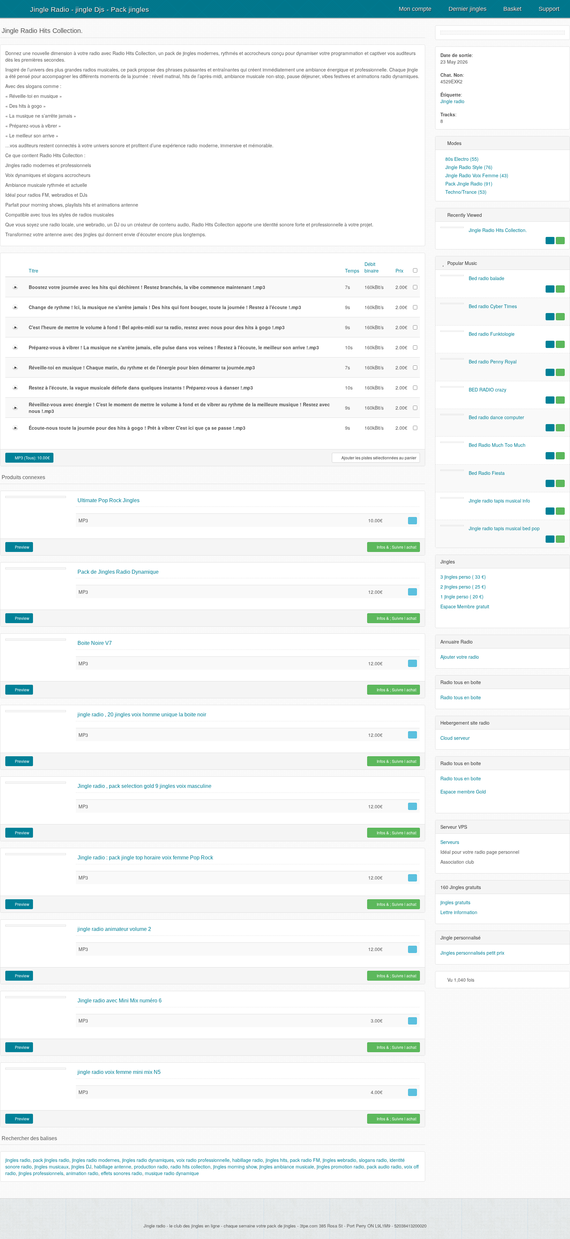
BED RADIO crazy (487, 389)
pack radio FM (305, 1160)
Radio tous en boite (460, 697)
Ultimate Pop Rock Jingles (109, 500)
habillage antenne (112, 1166)
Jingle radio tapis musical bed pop (504, 528)
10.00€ (32, 457)
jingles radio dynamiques (148, 1160)
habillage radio (247, 1160)
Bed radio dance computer (496, 417)
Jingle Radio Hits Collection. (498, 230)
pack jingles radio (51, 1160)
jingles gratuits (455, 902)
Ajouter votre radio (459, 656)
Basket (512, 9)
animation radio (82, 1173)
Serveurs (449, 842)
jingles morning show (235, 1166)
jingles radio (17, 1160)
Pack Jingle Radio (468, 183)
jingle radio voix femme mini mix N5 (119, 1072)
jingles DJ (81, 1166)
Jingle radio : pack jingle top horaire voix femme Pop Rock (145, 857)
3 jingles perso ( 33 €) (463, 576)
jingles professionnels (40, 1173)
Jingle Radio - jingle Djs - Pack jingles (89, 9)
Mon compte (414, 9)
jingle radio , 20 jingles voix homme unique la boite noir (142, 714)
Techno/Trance (465, 191)
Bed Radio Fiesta (487, 473)
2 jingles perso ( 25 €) (463, 586)
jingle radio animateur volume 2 (114, 929)
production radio (151, 1166)
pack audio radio (384, 1166)
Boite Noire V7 (95, 643)
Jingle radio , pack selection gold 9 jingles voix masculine (144, 786)
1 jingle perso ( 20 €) (462, 596)
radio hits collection (190, 1166)
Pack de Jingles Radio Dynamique (118, 572)
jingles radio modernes (95, 1160)
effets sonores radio (121, 1173)
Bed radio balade (486, 278)
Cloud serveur (455, 738)
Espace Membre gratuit (464, 606)
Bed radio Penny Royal (493, 361)
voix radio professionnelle (203, 1160)
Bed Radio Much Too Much (497, 445)
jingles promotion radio (340, 1166)
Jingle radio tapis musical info (499, 500)
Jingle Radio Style (468, 167)
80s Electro (461, 159)
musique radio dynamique (172, 1173)
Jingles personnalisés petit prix (472, 952)
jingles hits (276, 1160)
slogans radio (373, 1160)
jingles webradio (339, 1160)
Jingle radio (452, 101)
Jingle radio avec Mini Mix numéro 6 (120, 1000)
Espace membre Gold (463, 791)
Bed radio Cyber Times (493, 306)
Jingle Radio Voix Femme (476, 175)
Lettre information (458, 912)
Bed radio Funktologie (492, 334)
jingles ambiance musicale (286, 1166)
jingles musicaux (51, 1166)
